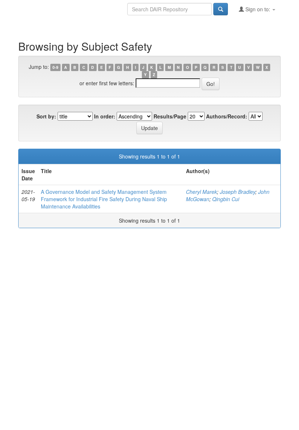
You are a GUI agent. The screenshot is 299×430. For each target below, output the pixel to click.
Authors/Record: (226, 116)
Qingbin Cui (225, 199)
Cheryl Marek (201, 191)
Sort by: (46, 116)
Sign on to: (258, 9)
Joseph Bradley (237, 191)
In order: (104, 116)
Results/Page (170, 116)
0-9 (55, 67)
